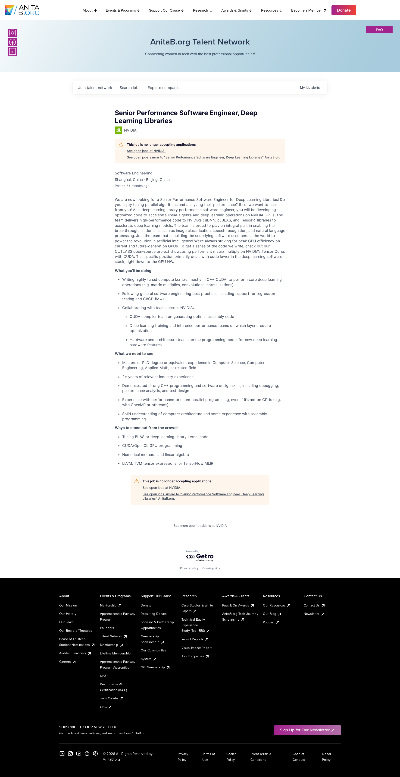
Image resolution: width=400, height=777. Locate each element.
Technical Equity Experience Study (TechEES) (193, 625)
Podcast (269, 622)
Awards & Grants (234, 10)
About (88, 10)
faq (379, 29)
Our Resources (274, 605)
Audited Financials (72, 653)
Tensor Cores (273, 251)
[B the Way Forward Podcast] (95, 753)
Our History (67, 613)
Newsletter (312, 613)
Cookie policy (211, 568)
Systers (146, 659)
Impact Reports (192, 639)
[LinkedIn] (12, 51)
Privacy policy (189, 568)
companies (164, 87)
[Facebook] (12, 42)
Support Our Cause (164, 10)
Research (200, 10)
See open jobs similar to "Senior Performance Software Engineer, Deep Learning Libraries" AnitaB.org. (204, 157)
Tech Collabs (109, 698)
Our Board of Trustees (75, 630)
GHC (103, 706)
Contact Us (312, 605)
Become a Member (306, 10)
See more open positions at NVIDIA (200, 525)
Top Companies (192, 656)
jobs (130, 87)
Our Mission (68, 605)
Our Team (66, 622)
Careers (65, 661)
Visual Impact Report (196, 647)
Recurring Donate (154, 613)
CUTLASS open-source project (142, 251)
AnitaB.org (111, 759)
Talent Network (111, 636)
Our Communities (153, 650)
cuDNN (209, 220)
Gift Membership (153, 667)
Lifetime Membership (115, 653)
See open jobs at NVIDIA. (146, 151)
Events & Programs (121, 10)
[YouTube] (78, 753)
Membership (109, 644)
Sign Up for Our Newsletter (305, 730)
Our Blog (269, 613)
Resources (269, 10)
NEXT (104, 675)
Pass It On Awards (235, 605)
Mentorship (108, 605)
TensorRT (249, 220)
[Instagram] (12, 33)
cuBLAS (224, 220)
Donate (146, 605)
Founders (107, 627)
